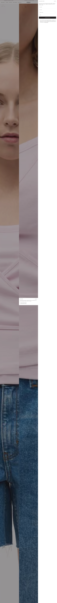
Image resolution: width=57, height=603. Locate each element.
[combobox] (23, 303)
